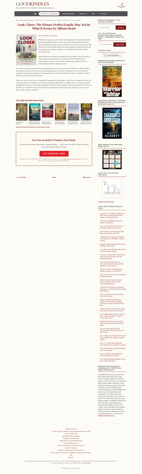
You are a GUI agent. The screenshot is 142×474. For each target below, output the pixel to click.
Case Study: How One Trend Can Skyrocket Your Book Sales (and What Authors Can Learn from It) (112, 264)
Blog (71, 455)
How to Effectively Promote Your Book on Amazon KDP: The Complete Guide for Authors (113, 337)
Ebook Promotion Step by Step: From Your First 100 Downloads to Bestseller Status (112, 323)
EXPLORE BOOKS (68, 14)
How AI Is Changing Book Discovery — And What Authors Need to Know (112, 227)
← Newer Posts (21, 177)
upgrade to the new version (68, 159)
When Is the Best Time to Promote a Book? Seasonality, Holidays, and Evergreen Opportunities (111, 282)
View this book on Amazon (47, 35)
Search (121, 28)
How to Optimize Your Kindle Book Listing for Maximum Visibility (111, 355)
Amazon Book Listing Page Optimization (71, 441)
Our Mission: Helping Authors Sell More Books (71, 450)
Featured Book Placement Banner (71, 436)
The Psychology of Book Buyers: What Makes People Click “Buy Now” (112, 232)
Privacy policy (87, 463)
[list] (54, 114)
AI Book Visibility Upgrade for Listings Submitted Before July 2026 (71, 431)
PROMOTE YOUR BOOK (49, 14)
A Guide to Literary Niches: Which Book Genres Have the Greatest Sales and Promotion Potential (112, 256)
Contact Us (71, 457)
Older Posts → (87, 177)
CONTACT (103, 14)
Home (54, 177)
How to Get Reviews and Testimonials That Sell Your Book (111, 295)
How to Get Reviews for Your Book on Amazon (71, 445)
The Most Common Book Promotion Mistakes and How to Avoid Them (111, 270)
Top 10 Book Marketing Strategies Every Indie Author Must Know (112, 360)
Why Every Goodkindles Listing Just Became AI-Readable (111, 222)
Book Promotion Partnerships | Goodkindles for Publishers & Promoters (71, 452)
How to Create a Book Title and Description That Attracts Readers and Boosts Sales (111, 330)
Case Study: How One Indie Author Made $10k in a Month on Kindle (113, 250)
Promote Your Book (104, 415)
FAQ (93, 14)
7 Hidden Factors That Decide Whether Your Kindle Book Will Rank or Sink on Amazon (112, 238)
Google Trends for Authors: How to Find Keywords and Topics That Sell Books (112, 310)
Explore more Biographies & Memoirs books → (33, 127)
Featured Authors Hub (71, 434)
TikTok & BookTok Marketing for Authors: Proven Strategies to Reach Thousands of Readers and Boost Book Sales (112, 302)
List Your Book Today (54, 154)
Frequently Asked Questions (71, 438)
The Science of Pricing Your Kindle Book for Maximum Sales (113, 275)
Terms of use (76, 463)
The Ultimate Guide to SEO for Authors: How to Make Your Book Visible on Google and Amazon (112, 316)
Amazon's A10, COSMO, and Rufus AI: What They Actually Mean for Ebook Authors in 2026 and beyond (112, 215)
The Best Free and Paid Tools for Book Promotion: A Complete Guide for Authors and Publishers (113, 289)
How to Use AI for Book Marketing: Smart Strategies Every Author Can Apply (113, 344)
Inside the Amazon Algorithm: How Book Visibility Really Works (113, 245)
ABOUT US (83, 14)
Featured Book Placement (106, 202)
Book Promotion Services (71, 443)
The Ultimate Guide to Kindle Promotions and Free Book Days (113, 349)
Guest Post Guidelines (71, 448)
